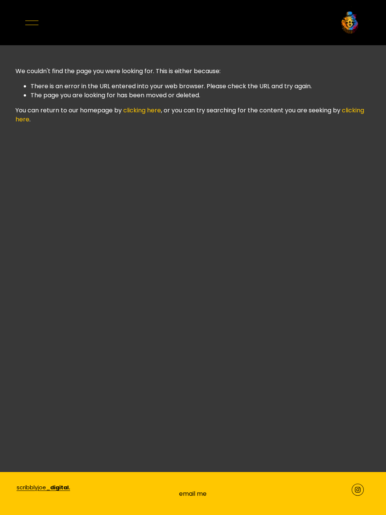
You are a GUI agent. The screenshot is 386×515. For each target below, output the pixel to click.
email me (193, 493)
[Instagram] (358, 490)
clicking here (142, 110)
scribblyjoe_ (43, 487)
